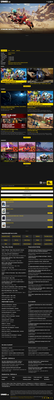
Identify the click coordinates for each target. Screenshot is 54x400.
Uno (13, 379)
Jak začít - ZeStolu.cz (8, 358)
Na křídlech (46, 379)
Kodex (27, 396)
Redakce (15, 396)
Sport (11, 383)
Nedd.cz (18, 384)
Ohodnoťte (27, 191)
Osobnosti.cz (43, 383)
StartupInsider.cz (6, 386)
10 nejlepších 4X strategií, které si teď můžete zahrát (40, 316)
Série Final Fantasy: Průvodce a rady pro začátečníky (40, 279)
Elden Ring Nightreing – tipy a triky (10, 290)
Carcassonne (5, 377)
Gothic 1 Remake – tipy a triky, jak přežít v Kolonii (13, 250)
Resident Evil (16, 243)
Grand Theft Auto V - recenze (8, 325)
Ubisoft (9, 54)
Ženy (15, 383)
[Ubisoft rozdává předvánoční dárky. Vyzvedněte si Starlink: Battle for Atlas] (14, 98)
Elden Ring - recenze (6, 317)
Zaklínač (38, 236)
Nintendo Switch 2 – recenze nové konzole (38, 347)
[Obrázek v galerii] (9, 147)
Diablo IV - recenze (6, 323)
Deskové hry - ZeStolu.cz (9, 374)
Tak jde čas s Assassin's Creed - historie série (38, 261)
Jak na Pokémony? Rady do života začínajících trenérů (14, 276)
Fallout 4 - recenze (6, 329)
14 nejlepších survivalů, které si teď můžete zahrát (39, 336)
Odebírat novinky (27, 195)
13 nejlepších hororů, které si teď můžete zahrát (39, 314)
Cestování (19, 383)
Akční (9, 61)
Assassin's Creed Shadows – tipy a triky (11, 265)
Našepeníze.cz (43, 384)
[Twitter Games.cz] (44, 398)
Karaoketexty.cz (5, 384)
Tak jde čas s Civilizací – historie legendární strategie (40, 259)
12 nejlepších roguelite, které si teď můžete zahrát (39, 312)
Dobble (3, 379)
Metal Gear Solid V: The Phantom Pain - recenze (13, 331)
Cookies (19, 396)
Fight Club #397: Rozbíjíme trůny (9, 129)
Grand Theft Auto (16, 236)
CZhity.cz (37, 384)
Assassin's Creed (6, 236)
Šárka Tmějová (8, 109)
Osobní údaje (23, 396)
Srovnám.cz (50, 384)
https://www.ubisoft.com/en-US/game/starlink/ (18, 62)
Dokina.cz (32, 384)
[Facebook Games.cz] (42, 398)
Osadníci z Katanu (27, 377)
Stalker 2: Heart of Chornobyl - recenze (10, 316)
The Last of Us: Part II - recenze (9, 306)
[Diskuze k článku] (38, 109)
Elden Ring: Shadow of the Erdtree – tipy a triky (12, 288)
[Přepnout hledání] (47, 1)
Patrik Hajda (33, 132)
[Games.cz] (5, 1)
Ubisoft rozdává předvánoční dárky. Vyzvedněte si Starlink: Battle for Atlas (13, 107)
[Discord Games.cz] (48, 398)
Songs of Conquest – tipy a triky (9, 284)
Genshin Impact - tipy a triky (8, 277)
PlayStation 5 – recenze (7, 347)
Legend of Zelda (48, 243)
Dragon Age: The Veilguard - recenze (10, 327)
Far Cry (16, 240)
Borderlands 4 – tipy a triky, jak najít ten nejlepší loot (14, 255)
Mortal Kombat (27, 243)
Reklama (11, 396)
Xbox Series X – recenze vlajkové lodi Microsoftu (13, 352)
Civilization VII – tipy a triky (8, 267)
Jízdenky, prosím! (27, 379)
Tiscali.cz (4, 383)
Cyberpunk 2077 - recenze (8, 319)
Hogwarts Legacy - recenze (8, 314)
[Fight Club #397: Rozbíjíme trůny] (14, 121)
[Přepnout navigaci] (49, 1)
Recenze (27, 188)
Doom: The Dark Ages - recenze (9, 336)
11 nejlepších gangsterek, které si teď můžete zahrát (40, 311)
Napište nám (45, 396)
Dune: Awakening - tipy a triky (8, 297)
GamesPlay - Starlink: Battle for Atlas (13, 83)
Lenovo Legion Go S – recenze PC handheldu (38, 352)
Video (29, 91)
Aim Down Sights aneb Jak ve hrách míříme (38, 268)
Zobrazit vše (27, 86)
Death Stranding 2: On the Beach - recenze (11, 335)
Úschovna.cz (12, 384)
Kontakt (29, 396)
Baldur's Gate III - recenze (8, 321)
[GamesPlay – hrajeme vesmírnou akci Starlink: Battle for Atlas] (40, 98)
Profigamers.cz (30, 383)
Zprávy (8, 383)
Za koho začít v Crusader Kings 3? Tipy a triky (12, 279)
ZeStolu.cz (36, 383)
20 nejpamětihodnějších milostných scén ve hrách (39, 266)
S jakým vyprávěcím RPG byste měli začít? (11, 367)
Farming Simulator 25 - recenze (9, 312)
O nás (33, 396)
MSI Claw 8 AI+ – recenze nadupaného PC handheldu (40, 354)
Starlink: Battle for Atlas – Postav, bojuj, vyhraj (40, 83)
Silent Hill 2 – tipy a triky (7, 299)
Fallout (5, 240)
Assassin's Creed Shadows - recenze (10, 308)
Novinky (3, 91)
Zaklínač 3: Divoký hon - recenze (9, 304)
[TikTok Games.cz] (50, 398)
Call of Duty (27, 240)
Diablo (37, 240)
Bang (13, 377)
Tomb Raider (48, 240)
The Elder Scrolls (48, 236)
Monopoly (46, 377)
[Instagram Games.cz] (46, 398)
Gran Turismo (38, 243)
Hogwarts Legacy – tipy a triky (8, 295)
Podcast (3, 114)
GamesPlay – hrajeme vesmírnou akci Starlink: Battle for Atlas (39, 107)
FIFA (6, 243)
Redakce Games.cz (34, 109)
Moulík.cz (22, 384)
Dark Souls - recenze (6, 333)
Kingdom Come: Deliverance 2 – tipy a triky (11, 260)
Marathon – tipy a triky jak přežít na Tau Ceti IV (12, 251)
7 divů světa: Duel (38, 377)
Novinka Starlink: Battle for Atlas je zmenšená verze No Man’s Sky (39, 130)
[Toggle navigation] (52, 1)
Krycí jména (36, 379)
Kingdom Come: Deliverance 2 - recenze (11, 310)
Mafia (27, 236)
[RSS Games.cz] (52, 398)
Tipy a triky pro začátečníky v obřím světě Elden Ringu (14, 286)
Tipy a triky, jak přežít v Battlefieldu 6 (10, 253)
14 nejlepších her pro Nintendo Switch (37, 318)
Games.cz (24, 383)
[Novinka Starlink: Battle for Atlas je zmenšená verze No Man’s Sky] (40, 121)
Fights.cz (27, 384)
